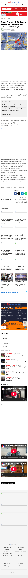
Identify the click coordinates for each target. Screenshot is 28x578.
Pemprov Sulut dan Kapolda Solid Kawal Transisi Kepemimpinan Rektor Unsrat (6, 252)
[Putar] (2, 400)
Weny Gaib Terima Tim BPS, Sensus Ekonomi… (15, 379)
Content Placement (7, 555)
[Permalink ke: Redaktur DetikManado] (2, 29)
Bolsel (15, 187)
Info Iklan (20, 555)
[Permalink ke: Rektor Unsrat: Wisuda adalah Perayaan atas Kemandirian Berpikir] (7, 262)
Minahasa (11, 353)
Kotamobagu (6, 343)
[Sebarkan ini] (15, 193)
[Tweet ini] (18, 193)
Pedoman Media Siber (20, 552)
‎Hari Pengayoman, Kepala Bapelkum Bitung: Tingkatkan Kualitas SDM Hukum (20, 283)
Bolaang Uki (9, 187)
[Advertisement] (14, 65)
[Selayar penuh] (25, 400)
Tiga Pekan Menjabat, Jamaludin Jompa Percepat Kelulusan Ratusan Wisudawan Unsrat (20, 253)
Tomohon (13, 365)
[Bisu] (23, 400)
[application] (14, 393)
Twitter (21, 563)
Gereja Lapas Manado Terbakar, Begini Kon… (16, 373)
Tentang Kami (20, 547)
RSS (21, 566)
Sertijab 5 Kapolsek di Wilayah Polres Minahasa (6, 199)
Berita (7, 353)
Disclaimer (14, 558)
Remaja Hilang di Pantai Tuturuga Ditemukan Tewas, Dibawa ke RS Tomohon (7, 221)
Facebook (8, 563)
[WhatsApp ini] (25, 193)
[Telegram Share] (22, 193)
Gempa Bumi (21, 187)
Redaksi (7, 549)
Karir (20, 549)
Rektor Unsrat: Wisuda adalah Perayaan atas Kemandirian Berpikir (6, 268)
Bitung (5, 346)
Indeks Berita (7, 547)
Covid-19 (5, 341)
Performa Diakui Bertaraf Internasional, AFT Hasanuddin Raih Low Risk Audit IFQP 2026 (7, 236)
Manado (5, 338)
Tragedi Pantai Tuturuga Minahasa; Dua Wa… (16, 367)
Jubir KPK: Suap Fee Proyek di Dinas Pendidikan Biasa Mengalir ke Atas (20, 269)
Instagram (8, 566)
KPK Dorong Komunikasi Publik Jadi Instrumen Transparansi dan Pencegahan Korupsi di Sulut (7, 284)
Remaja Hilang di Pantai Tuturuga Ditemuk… (15, 355)
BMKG (2, 187)
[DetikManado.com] (14, 2)
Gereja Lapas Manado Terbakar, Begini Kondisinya (20, 220)
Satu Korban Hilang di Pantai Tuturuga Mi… (16, 361)
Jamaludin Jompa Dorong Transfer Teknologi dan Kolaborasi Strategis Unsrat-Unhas (20, 236)
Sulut (4, 335)
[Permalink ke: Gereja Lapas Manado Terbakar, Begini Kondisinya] (21, 214)
